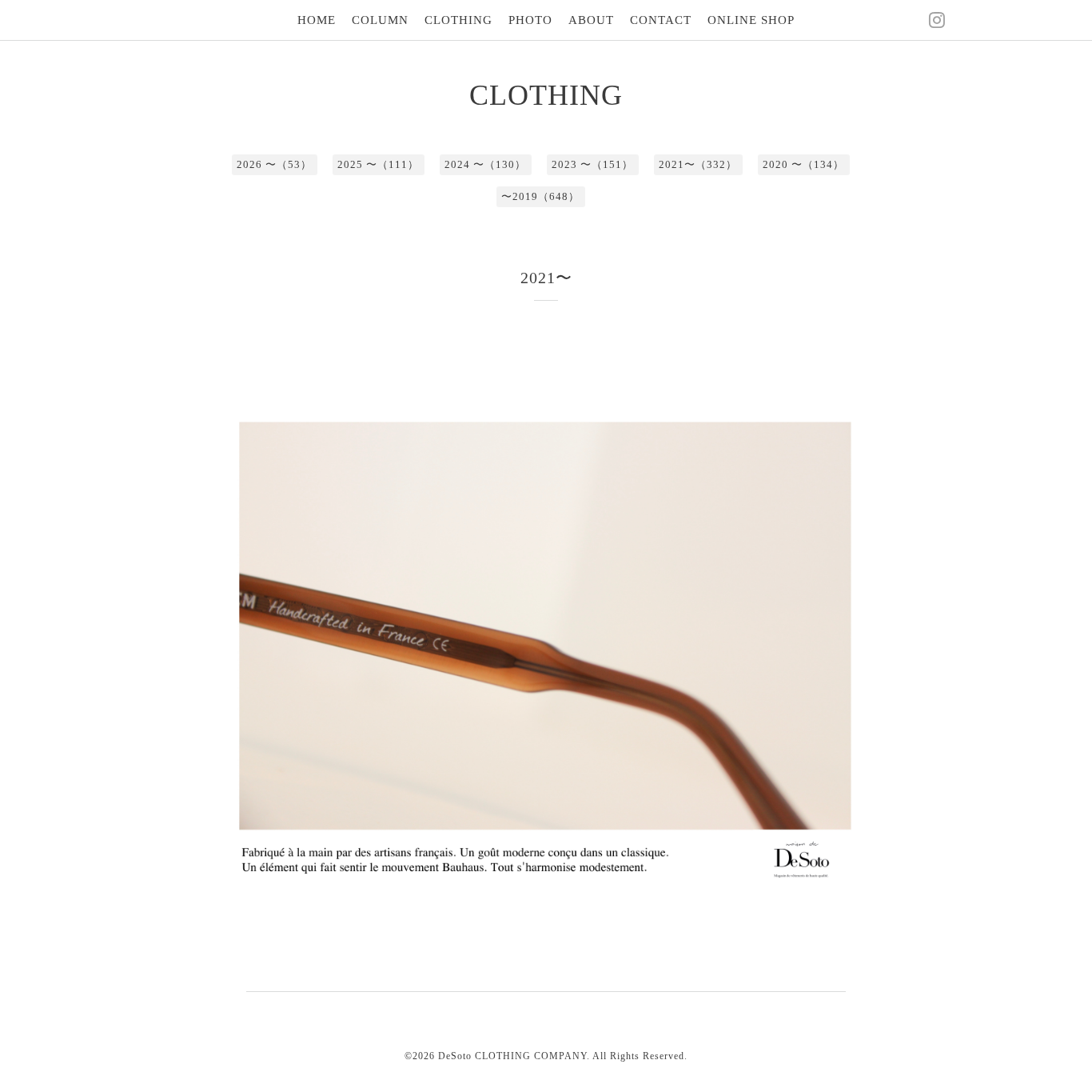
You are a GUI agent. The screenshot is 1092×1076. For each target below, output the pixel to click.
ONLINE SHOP (751, 20)
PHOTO (530, 20)
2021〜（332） (698, 164)
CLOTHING (458, 20)
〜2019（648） (540, 196)
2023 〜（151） (592, 164)
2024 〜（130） (485, 164)
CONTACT (660, 20)
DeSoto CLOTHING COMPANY (512, 1056)
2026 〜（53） (274, 164)
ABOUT (591, 20)
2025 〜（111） (378, 164)
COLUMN (380, 20)
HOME (316, 20)
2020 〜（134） (803, 164)
